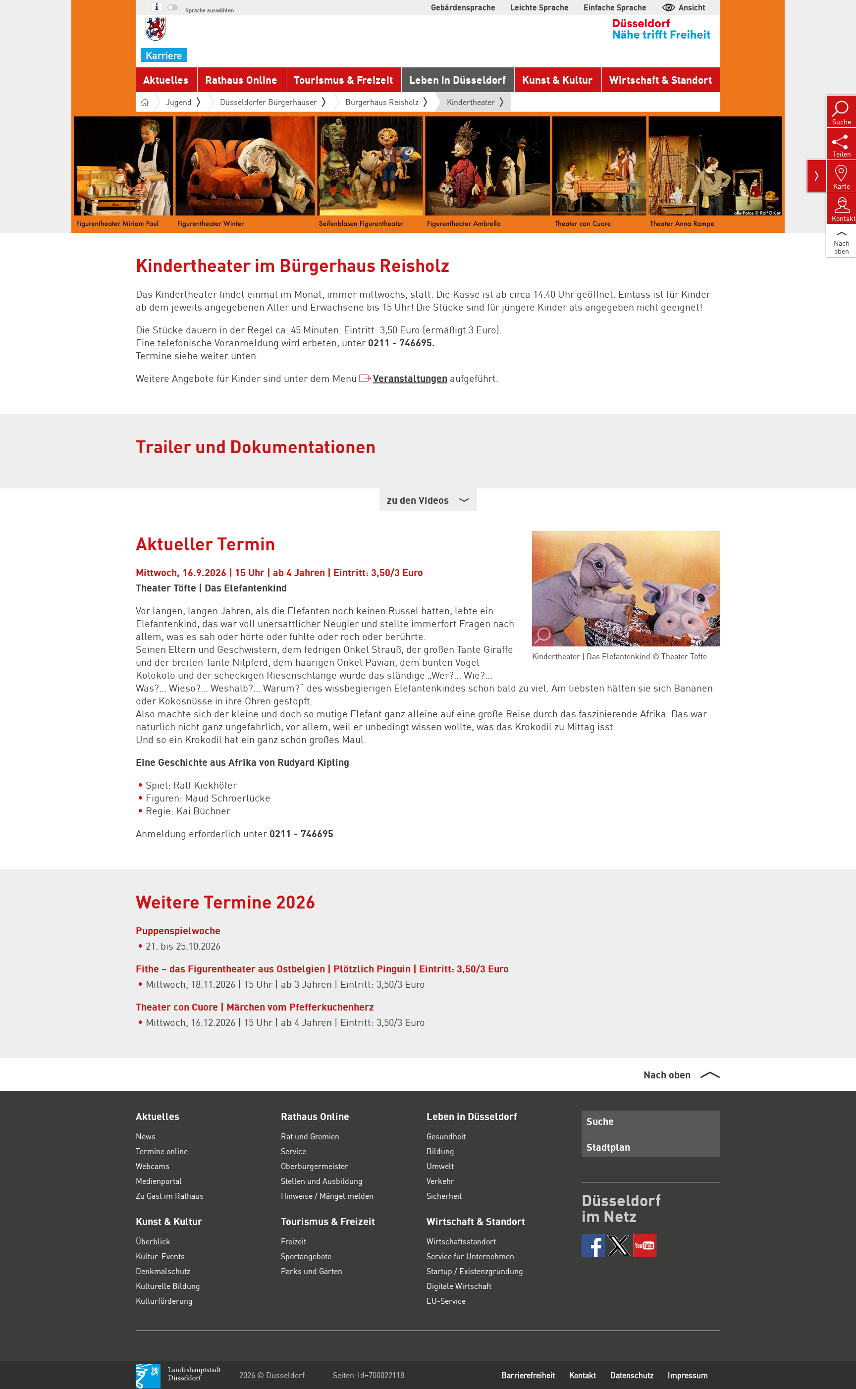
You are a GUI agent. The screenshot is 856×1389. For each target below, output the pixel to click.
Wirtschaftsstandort (461, 1241)
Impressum (688, 1375)
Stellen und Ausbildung (322, 1180)
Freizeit (293, 1241)
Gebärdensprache (463, 7)
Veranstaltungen (410, 378)
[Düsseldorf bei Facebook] (593, 1245)
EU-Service (446, 1300)
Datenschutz (631, 1375)
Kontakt (582, 1375)
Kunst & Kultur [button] (557, 79)
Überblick (153, 1241)
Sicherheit (444, 1195)
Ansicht (692, 7)
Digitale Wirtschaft (459, 1286)
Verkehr (440, 1180)
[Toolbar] (817, 176)
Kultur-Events (160, 1256)
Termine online (162, 1151)
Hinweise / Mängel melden (327, 1195)
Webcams (152, 1166)
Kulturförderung (164, 1300)
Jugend (179, 102)
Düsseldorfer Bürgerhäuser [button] (268, 102)
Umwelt (440, 1166)
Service (293, 1151)
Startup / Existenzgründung (475, 1271)
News (146, 1136)
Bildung (440, 1151)
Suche (600, 1121)
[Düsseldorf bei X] (619, 1245)
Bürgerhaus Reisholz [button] (382, 102)
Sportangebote (306, 1256)
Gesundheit (446, 1136)
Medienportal (159, 1180)
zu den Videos (418, 499)
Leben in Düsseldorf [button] (457, 79)
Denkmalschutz (163, 1271)
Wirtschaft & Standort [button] (660, 79)
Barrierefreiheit (528, 1375)
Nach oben (667, 1074)
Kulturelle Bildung (168, 1286)
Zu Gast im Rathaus (170, 1195)
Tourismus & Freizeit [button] (343, 79)
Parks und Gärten (311, 1271)
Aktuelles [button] (166, 79)
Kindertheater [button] (471, 104)
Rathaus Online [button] (241, 79)
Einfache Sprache (615, 7)
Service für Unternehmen (470, 1256)
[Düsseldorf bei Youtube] (644, 1245)
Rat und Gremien (310, 1136)
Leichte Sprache (539, 7)
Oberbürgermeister (314, 1166)
